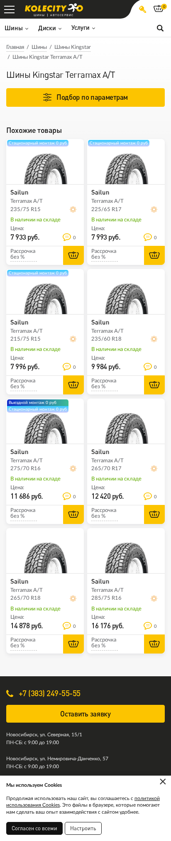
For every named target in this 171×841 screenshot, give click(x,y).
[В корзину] (73, 255)
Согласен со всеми (34, 828)
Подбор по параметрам (92, 97)
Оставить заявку (85, 713)
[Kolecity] (54, 7)
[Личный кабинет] (142, 9)
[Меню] (9, 9)
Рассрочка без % (22, 254)
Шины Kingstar (72, 47)
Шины (39, 47)
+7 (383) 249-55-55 (49, 693)
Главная (15, 47)
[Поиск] (160, 27)
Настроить (83, 828)
